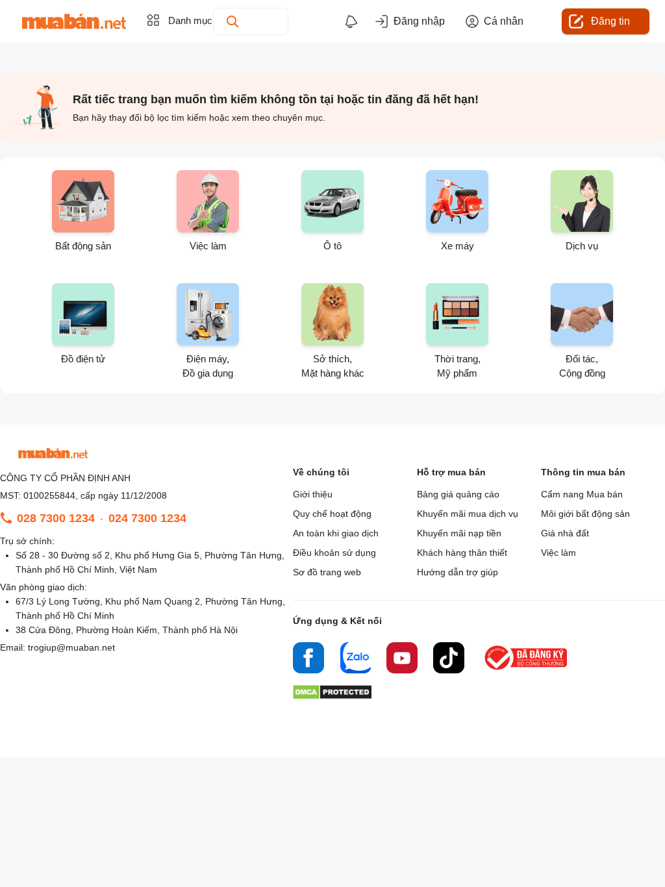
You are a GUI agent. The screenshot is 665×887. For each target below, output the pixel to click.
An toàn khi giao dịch (336, 533)
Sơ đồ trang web (327, 572)
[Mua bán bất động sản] (74, 21)
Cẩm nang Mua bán (582, 494)
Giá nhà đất (565, 533)
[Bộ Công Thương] (527, 670)
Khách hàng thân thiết (462, 552)
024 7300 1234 (147, 518)
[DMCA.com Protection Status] (332, 695)
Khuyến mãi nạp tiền (459, 533)
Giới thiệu (312, 494)
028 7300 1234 (56, 518)
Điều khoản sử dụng (334, 552)
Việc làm (558, 552)
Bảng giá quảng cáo (458, 494)
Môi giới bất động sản (585, 513)
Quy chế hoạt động (332, 513)
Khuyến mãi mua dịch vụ (467, 513)
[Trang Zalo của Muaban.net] (355, 659)
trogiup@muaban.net (71, 647)
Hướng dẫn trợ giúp (457, 572)
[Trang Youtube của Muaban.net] (402, 659)
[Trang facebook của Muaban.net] (308, 659)
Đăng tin (610, 21)
